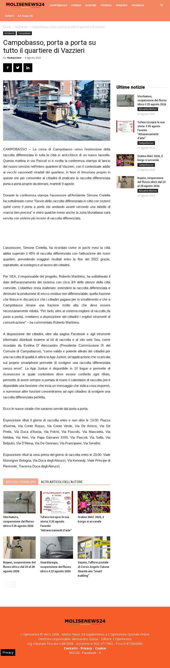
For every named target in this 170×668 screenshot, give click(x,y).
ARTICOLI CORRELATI (21, 482)
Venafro (122, 5)
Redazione (14, 57)
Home (7, 27)
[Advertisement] (56, 233)
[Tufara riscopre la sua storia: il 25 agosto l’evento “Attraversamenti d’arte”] (56, 502)
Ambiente (21, 27)
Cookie (100, 648)
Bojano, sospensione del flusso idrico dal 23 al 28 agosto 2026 (19, 567)
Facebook (89, 653)
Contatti (70, 648)
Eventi (9, 15)
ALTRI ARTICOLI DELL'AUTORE (62, 482)
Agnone (90, 5)
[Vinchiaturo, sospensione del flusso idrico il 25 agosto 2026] (19, 502)
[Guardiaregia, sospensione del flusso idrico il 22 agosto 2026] (56, 547)
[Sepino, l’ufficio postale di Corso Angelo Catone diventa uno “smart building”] (94, 547)
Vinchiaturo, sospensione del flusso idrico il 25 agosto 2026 (18, 521)
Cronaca (137, 5)
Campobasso (58, 5)
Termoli (106, 5)
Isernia (76, 5)
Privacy (86, 648)
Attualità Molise (148, 109)
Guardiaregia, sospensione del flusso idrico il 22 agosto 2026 (55, 567)
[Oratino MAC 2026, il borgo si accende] (94, 502)
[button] (161, 5)
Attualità (25, 15)
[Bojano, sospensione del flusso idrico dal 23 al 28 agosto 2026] (19, 547)
